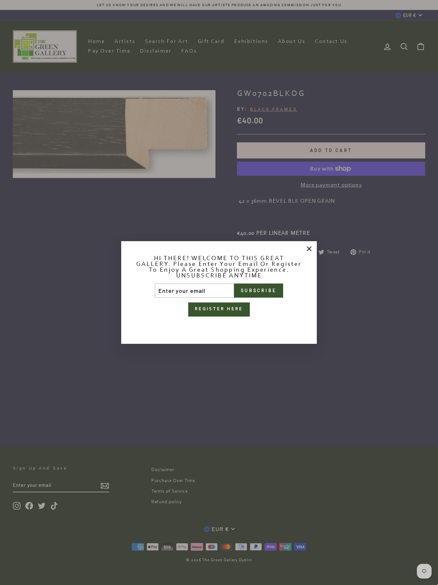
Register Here (219, 309)
